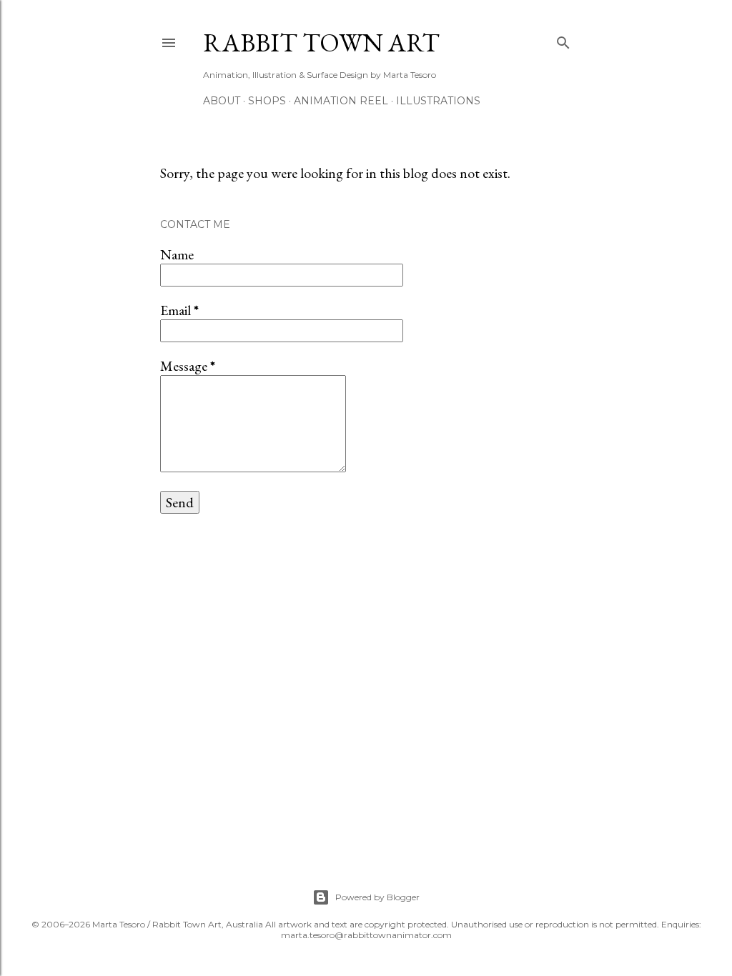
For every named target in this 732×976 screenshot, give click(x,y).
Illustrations (438, 100)
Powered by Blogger (377, 897)
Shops (267, 100)
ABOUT (221, 100)
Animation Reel (341, 100)
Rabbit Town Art (321, 42)
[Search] (563, 40)
